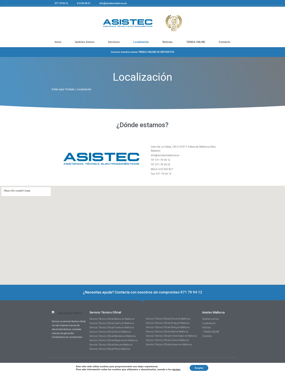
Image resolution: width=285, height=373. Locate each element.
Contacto (224, 42)
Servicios (114, 42)
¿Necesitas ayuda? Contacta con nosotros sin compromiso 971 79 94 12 (142, 292)
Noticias (167, 42)
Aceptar (199, 368)
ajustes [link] (176, 369)
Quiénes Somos (85, 42)
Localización (141, 42)
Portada (69, 89)
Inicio (58, 42)
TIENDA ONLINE (195, 42)
